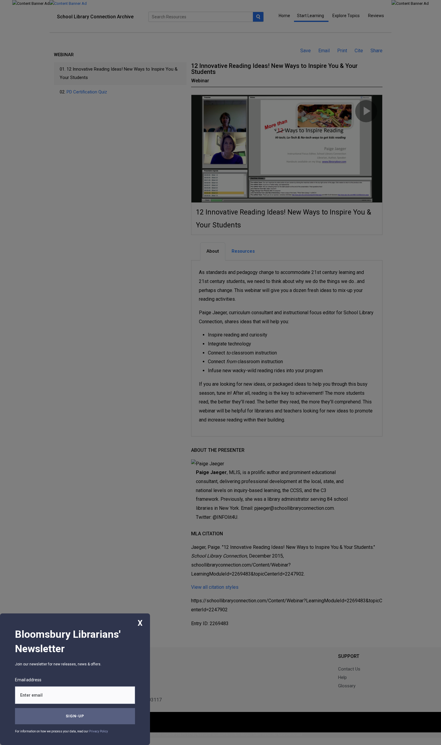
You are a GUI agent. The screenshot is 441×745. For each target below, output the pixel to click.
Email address (28, 679)
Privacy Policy (98, 731)
